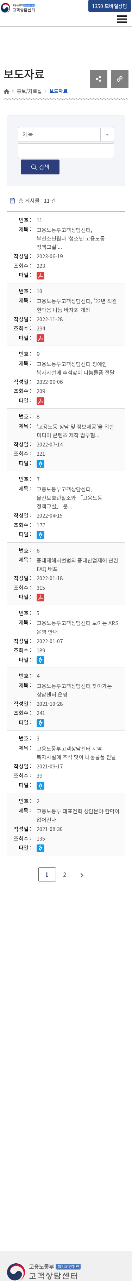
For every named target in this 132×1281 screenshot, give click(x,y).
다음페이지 (82, 874)
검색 (44, 166)
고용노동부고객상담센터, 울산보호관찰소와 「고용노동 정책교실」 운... (69, 497)
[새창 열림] (98, 85)
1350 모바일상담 (109, 6)
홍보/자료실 (29, 90)
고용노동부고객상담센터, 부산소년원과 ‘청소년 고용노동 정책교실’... (71, 238)
